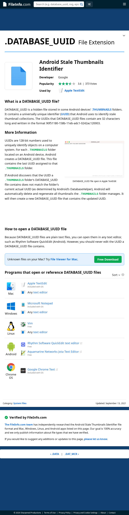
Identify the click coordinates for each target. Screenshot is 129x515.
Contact (112, 512)
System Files (19, 403)
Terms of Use (50, 512)
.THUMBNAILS (102, 109)
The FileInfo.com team (19, 424)
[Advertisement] (64, 19)
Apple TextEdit (74, 90)
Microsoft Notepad (40, 303)
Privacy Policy (64, 512)
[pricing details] (122, 275)
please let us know (95, 439)
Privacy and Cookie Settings (85, 512)
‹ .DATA (54, 454)
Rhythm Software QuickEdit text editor (53, 343)
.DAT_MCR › (72, 454)
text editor (40, 292)
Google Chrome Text (41, 369)
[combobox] (59, 4)
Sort (115, 275)
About (103, 512)
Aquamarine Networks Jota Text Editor (53, 351)
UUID (65, 114)
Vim (30, 323)
